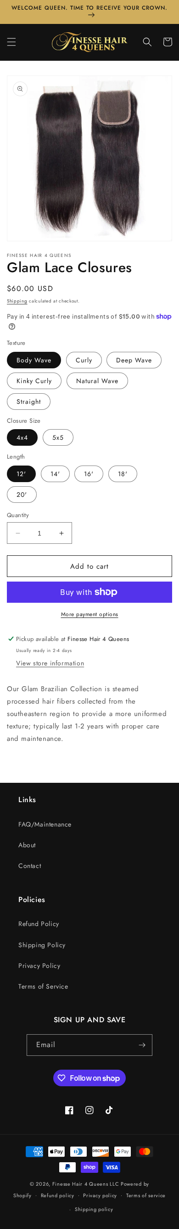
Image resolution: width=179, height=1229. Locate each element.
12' (21, 473)
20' (22, 494)
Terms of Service (43, 986)
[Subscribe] (142, 1045)
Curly (84, 360)
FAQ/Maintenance (45, 824)
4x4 (22, 437)
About (27, 845)
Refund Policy (38, 923)
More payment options (89, 614)
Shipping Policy (42, 944)
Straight (29, 401)
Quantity (18, 515)
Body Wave (34, 360)
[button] (11, 42)
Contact (29, 865)
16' (89, 473)
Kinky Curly (34, 380)
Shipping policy (94, 1209)
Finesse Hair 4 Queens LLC (85, 1184)
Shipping (17, 300)
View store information (50, 663)
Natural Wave (97, 380)
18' (123, 473)
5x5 (58, 437)
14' (55, 473)
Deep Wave (134, 360)
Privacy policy (100, 1195)
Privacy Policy (39, 965)
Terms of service (146, 1195)
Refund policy (57, 1195)
